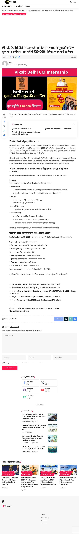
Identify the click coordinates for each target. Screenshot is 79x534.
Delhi (16, 14)
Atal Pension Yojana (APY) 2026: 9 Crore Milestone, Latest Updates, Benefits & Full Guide (32, 438)
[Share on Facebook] (10, 57)
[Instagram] (30, 389)
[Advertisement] (39, 30)
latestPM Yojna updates (39, 308)
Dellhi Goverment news (24, 308)
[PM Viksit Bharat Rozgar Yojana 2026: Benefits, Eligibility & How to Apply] (52, 449)
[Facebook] (30, 382)
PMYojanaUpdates (53, 308)
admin (10, 62)
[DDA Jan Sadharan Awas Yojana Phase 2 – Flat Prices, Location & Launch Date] (68, 470)
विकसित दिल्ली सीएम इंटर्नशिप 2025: (22, 128)
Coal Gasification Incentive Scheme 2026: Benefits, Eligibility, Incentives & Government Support (34, 416)
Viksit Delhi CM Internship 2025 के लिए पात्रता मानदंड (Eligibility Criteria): (26, 133)
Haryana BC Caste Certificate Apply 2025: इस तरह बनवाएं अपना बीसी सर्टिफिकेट (36, 297)
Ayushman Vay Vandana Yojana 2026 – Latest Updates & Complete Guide (36, 284)
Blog (23, 432)
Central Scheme (26, 421)
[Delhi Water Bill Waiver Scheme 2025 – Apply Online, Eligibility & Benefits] (10, 470)
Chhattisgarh (26, 474)
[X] (48, 382)
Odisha (44, 474)
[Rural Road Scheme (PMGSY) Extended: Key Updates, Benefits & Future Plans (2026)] (52, 428)
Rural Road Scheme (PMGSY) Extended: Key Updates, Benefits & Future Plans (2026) (34, 427)
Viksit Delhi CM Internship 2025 (19, 311)
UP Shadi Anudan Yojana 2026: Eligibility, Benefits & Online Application (36, 288)
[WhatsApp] (30, 397)
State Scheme (7, 14)
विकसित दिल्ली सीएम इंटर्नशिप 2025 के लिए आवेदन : (59, 129)
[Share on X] (13, 57)
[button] (3, 2)
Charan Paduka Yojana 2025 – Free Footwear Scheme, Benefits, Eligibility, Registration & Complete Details (30, 482)
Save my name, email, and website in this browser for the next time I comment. (26, 363)
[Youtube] (48, 389)
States (22, 14)
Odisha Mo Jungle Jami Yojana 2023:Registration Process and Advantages (36, 300)
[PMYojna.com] (10, 2)
